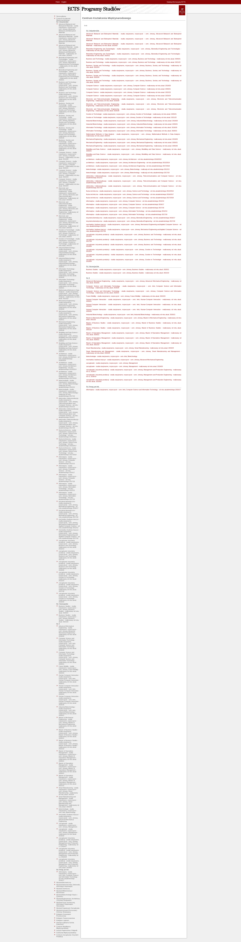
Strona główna (61, 16)
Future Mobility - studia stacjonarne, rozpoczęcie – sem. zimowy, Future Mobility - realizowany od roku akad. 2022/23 (69, 669)
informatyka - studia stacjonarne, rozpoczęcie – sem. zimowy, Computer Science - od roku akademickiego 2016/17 (68, 469)
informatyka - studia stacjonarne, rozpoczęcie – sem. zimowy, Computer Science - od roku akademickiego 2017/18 (68, 478)
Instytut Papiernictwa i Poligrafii (66, 930)
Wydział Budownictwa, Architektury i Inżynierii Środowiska (68, 899)
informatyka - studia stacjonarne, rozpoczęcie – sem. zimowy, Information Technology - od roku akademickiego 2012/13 (68, 487)
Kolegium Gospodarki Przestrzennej (63, 915)
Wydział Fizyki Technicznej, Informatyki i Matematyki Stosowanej (65, 904)
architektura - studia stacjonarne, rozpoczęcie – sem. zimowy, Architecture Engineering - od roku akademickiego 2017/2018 (68, 375)
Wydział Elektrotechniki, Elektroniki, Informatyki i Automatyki (68, 885)
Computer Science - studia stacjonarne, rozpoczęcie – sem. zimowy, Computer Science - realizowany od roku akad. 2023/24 (69, 182)
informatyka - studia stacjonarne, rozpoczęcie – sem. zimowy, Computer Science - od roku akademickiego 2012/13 (68, 460)
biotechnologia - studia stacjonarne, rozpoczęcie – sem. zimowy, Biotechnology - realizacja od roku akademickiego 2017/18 (69, 393)
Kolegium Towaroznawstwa (65, 918)
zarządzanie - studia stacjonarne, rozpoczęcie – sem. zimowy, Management (68, 825)
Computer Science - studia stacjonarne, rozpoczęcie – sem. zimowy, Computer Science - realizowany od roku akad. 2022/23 (69, 173)
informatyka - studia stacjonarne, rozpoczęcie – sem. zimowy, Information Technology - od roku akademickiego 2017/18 (68, 496)
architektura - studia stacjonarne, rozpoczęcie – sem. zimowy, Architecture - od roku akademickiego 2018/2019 (69, 357)
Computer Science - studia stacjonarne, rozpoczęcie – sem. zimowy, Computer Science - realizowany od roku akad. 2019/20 (69, 156)
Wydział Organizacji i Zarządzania (67, 908)
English (64, 2)
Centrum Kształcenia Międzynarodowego (63, 19)
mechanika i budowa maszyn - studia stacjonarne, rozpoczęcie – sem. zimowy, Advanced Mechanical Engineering (69, 818)
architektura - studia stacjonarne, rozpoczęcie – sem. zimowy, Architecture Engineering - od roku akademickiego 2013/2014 (68, 366)
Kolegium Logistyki (62, 920)
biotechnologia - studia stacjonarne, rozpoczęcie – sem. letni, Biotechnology (68, 810)
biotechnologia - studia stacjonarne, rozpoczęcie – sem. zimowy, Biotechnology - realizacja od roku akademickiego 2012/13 (69, 384)
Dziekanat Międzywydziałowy (66, 932)
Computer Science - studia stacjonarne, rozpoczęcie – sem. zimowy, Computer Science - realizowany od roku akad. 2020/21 (69, 164)
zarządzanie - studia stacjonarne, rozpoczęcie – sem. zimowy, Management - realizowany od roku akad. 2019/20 (68, 832)
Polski (58, 2)
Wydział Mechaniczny (63, 882)
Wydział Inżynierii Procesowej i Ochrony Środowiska (66, 911)
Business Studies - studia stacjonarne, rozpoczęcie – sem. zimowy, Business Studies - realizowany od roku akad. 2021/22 (69, 618)
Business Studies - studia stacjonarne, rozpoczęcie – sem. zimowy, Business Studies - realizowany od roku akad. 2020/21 (69, 609)
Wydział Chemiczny (63, 888)
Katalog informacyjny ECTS (176, 2)
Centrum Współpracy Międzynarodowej (63, 927)
